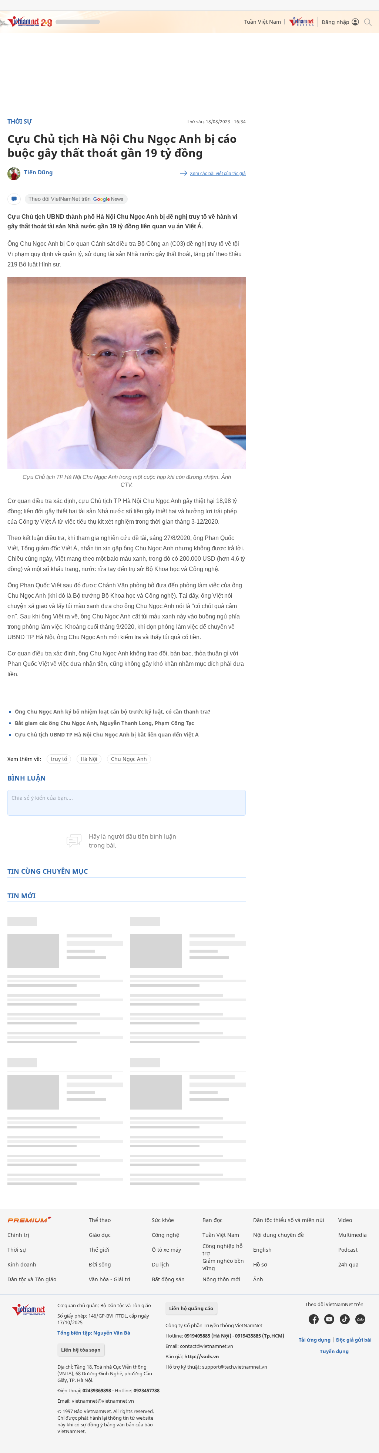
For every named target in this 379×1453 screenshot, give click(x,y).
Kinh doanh (21, 1264)
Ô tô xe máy (166, 1249)
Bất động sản (168, 1279)
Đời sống (100, 1264)
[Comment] (14, 199)
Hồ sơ (260, 1264)
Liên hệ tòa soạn (81, 1349)
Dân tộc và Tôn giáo (31, 1279)
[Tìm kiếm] (367, 21)
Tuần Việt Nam (262, 21)
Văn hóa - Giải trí (109, 1279)
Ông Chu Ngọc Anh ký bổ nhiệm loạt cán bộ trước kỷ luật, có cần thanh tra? (113, 711)
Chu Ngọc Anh (129, 758)
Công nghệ (165, 1234)
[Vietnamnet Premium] (29, 1223)
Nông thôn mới (221, 1279)
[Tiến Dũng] (13, 173)
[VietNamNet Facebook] (314, 1322)
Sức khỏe (163, 1220)
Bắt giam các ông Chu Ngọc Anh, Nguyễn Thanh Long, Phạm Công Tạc (104, 722)
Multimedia (352, 1234)
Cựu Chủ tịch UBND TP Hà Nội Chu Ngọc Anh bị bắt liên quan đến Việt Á (107, 734)
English (262, 1249)
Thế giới (99, 1249)
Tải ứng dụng (315, 1339)
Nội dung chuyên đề (278, 1234)
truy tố (59, 758)
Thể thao (100, 1220)
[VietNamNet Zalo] (360, 1322)
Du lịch (160, 1264)
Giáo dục (100, 1234)
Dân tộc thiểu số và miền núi (288, 1220)
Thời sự (19, 121)
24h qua (348, 1264)
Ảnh (258, 1279)
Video (345, 1220)
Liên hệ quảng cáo (191, 1308)
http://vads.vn (201, 1356)
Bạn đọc (212, 1220)
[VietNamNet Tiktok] (345, 1322)
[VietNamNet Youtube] (329, 1322)
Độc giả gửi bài (354, 1339)
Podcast (348, 1249)
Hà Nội (89, 758)
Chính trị (18, 1234)
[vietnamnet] (29, 25)
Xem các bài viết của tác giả (218, 173)
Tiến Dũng (38, 172)
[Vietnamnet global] (301, 24)
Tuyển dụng (334, 1351)
